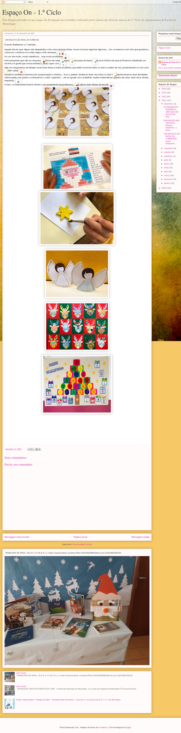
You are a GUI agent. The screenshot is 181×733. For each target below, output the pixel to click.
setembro (168, 156)
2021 (164, 100)
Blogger (128, 727)
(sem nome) (21, 673)
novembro (169, 148)
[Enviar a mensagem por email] (28, 449)
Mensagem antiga (140, 537)
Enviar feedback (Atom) (82, 544)
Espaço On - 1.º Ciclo (31, 11)
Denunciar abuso (168, 75)
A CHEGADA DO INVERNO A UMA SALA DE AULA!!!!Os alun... (170, 112)
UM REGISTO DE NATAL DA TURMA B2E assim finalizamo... (171, 138)
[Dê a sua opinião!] (31, 449)
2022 (164, 96)
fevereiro (168, 179)
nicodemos (103, 727)
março (167, 175)
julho (166, 160)
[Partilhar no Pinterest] (39, 449)
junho (167, 164)
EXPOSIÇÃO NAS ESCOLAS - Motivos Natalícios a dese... (171, 125)
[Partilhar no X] (34, 449)
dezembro (169, 104)
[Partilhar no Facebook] (36, 449)
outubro (168, 152)
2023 (164, 92)
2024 (164, 89)
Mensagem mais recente (17, 537)
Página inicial (80, 537)
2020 (164, 188)
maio (166, 167)
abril (166, 171)
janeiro (167, 183)
